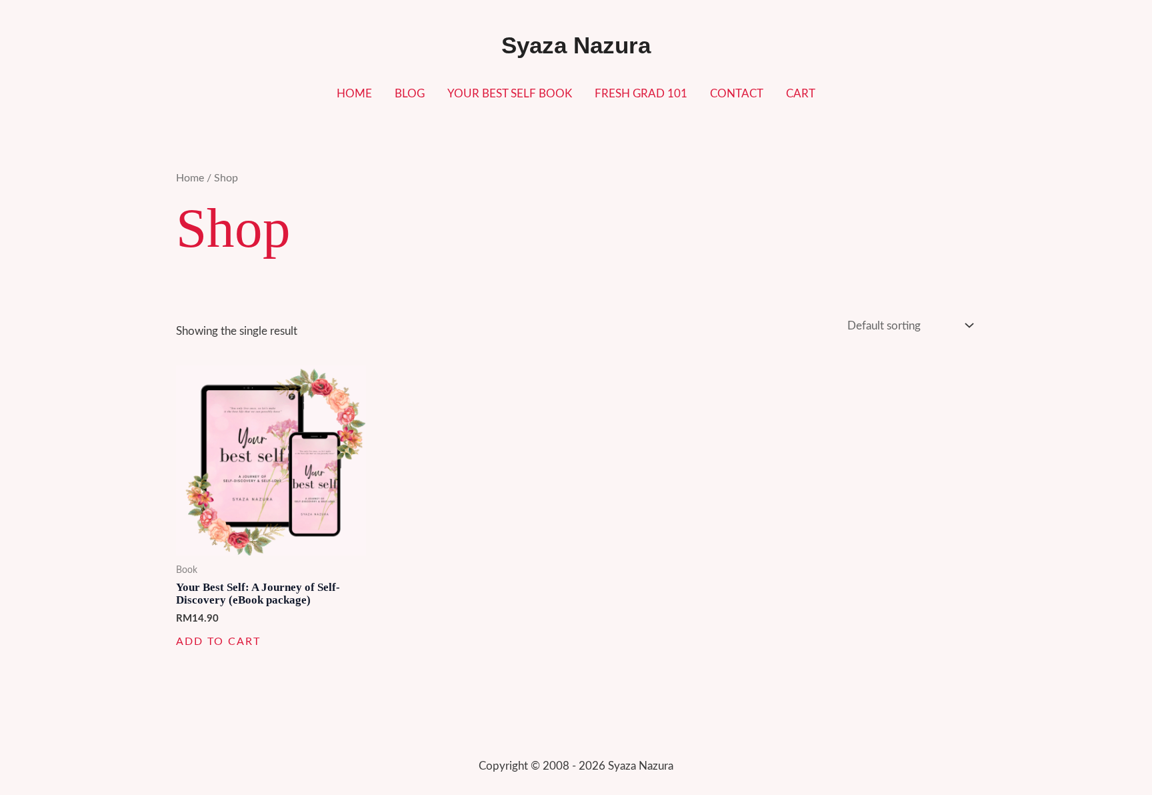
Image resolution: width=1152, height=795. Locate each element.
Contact (736, 93)
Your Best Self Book (509, 93)
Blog (410, 93)
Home (354, 93)
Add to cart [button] (218, 641)
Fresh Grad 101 (641, 93)
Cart (800, 93)
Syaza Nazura (576, 45)
